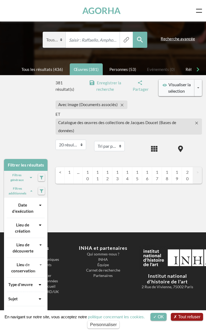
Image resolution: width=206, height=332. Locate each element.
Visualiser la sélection (179, 87)
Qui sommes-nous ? (103, 254)
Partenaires (103, 275)
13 (117, 175)
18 (167, 175)
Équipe (103, 265)
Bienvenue (38, 254)
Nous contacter (39, 275)
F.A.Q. (38, 270)
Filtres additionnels (17, 190)
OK (160, 317)
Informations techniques (38, 259)
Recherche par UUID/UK (38, 291)
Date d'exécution (23, 208)
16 (147, 175)
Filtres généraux (17, 177)
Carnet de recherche (103, 270)
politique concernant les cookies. (116, 317)
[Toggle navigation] (200, 10)
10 (87, 175)
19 (177, 175)
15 (137, 175)
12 (107, 175)
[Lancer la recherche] (140, 40)
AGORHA (101, 10)
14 (127, 175)
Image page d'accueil (38, 286)
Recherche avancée (178, 38)
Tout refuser (188, 317)
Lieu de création (22, 227)
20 (187, 175)
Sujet (13, 298)
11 (97, 175)
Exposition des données (38, 281)
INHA (103, 259)
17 (157, 175)
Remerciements (38, 265)
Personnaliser (103, 324)
